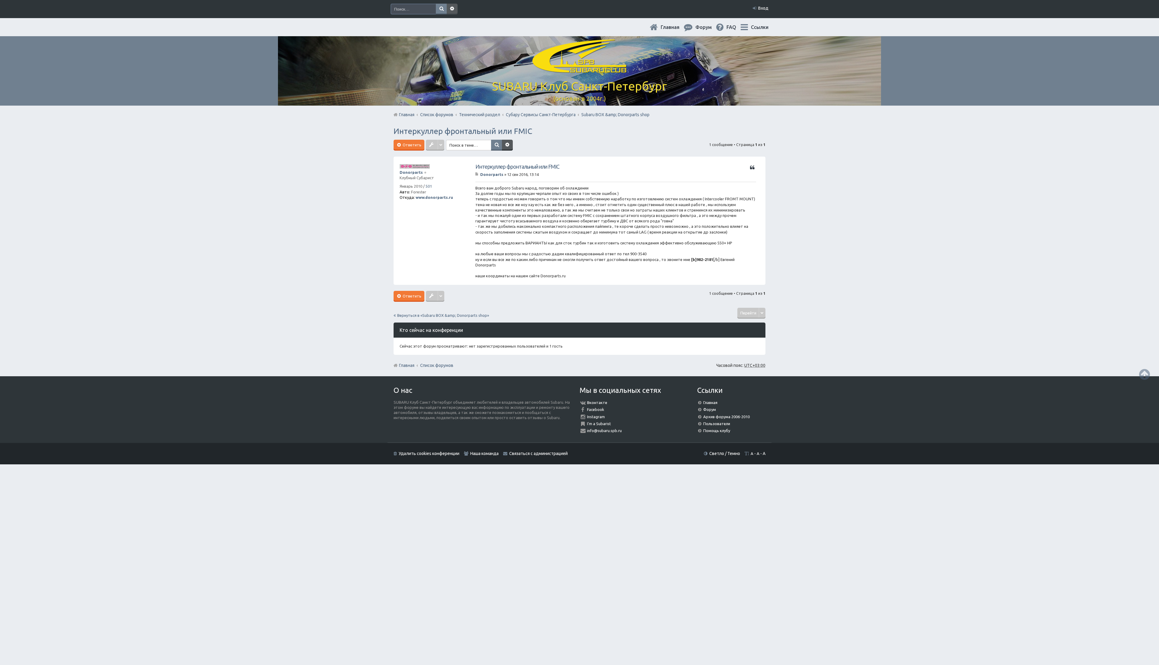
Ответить (411, 145)
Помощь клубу (716, 430)
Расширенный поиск (452, 9)
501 (429, 186)
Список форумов (436, 365)
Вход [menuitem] (763, 8)
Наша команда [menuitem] (484, 453)
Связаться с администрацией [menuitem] (538, 453)
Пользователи (716, 424)
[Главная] (579, 69)
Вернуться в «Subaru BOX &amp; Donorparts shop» (443, 315)
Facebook (595, 409)
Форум (709, 409)
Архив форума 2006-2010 (726, 417)
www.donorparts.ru (434, 197)
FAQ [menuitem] (736, 27)
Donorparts (411, 172)
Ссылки (759, 27)
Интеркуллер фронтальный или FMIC (463, 131)
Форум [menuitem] (708, 27)
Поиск (441, 9)
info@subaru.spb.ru (604, 430)
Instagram (596, 417)
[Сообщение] (477, 174)
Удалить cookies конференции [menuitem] (429, 453)
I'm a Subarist (599, 424)
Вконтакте (597, 402)
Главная (675, 27)
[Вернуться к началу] (1144, 374)
